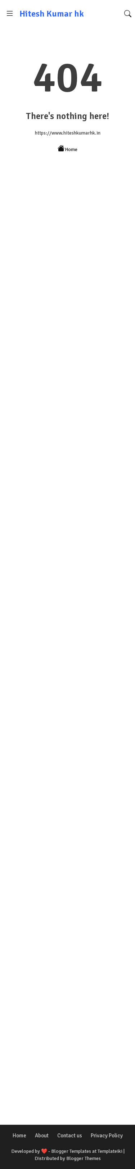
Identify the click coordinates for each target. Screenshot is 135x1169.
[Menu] (9, 13)
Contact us (69, 1135)
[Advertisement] (67, 263)
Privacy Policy (107, 1135)
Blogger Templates (71, 1151)
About (42, 1135)
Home (71, 149)
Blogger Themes (83, 1158)
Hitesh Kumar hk (51, 13)
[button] (128, 13)
